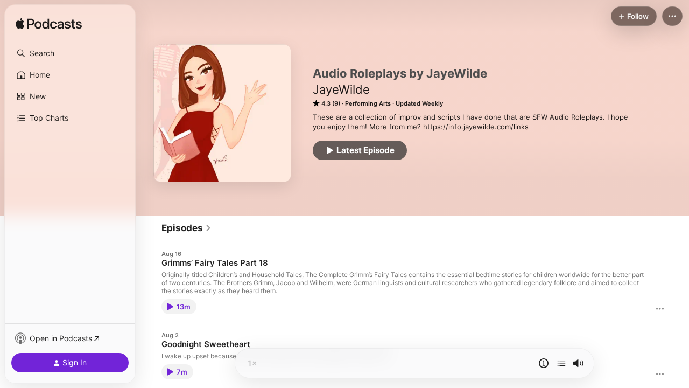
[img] (49, 24)
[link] (186, 228)
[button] (70, 53)
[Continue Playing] (561, 363)
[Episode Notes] (543, 363)
